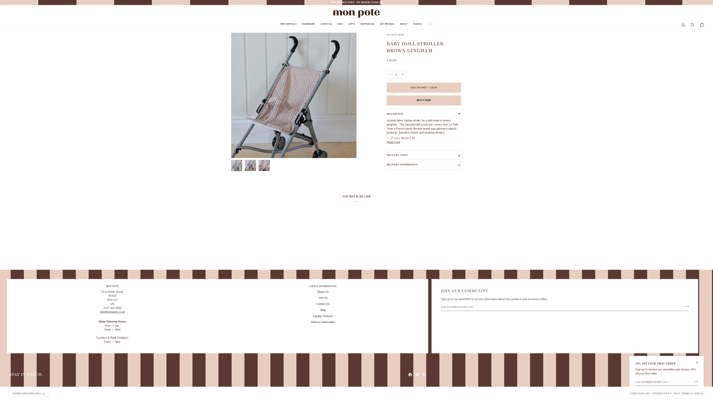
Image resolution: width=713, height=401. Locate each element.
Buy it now (424, 100)
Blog (323, 310)
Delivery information (402, 164)
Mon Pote (638, 393)
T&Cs (677, 393)
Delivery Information (323, 322)
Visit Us (323, 297)
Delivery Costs (397, 155)
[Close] (699, 362)
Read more (393, 142)
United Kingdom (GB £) (26, 393)
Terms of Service (693, 393)
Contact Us (323, 303)
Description (395, 114)
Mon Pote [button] (112, 286)
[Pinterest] (417, 374)
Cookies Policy (662, 393)
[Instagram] (424, 374)
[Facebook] (410, 374)
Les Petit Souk (395, 35)
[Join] (695, 381)
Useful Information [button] (323, 286)
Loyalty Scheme (323, 316)
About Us (323, 291)
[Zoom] (293, 95)
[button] (288, 25)
